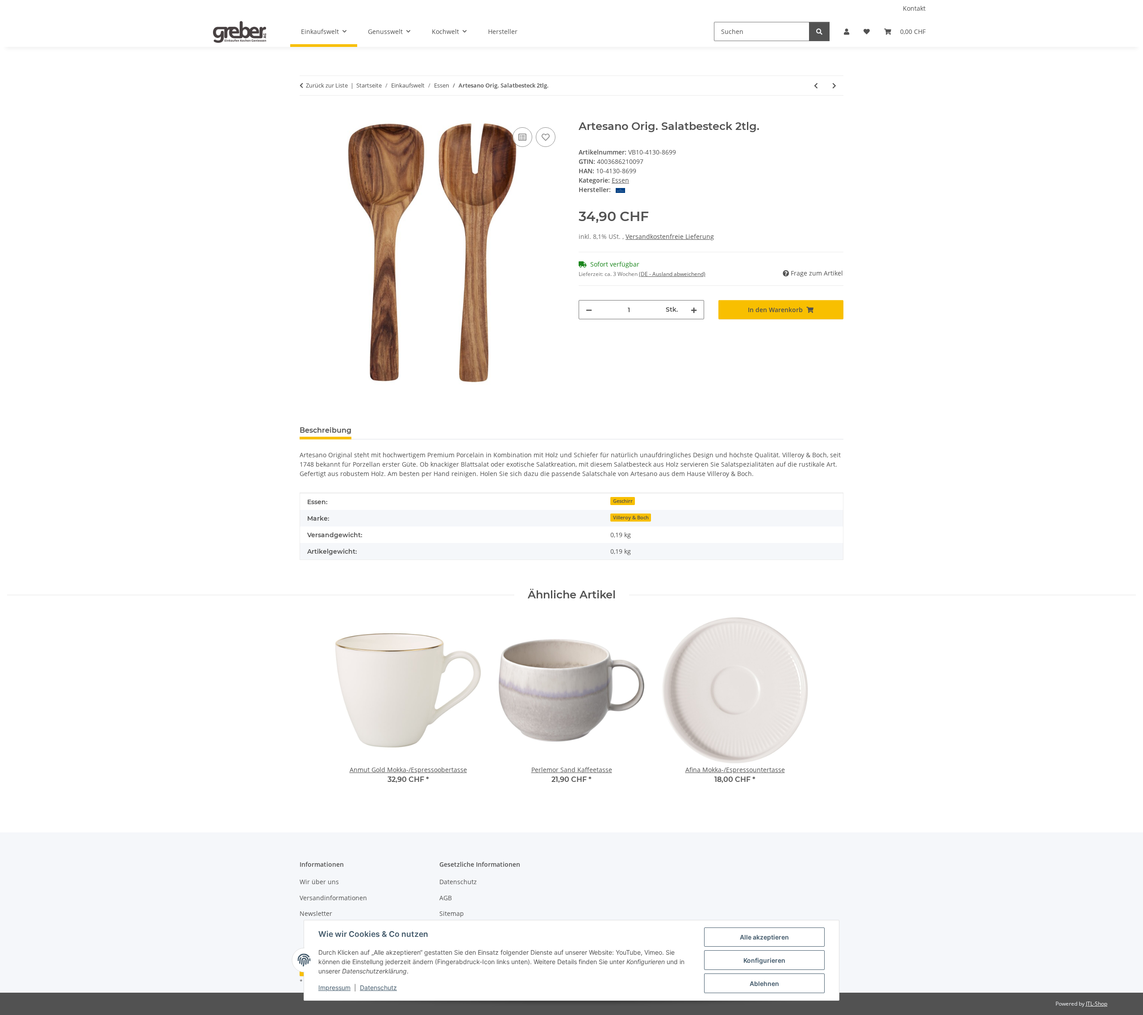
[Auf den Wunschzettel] (545, 137)
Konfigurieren (764, 960)
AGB (445, 898)
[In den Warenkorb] (307, 115)
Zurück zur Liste (327, 85)
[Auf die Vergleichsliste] (522, 137)
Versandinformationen (333, 898)
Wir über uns (319, 881)
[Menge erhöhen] (694, 310)
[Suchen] (819, 31)
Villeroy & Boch (631, 517)
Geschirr (623, 501)
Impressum (334, 987)
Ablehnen (764, 983)
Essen (620, 180)
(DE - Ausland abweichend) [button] (672, 274)
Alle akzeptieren (764, 937)
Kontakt (914, 8)
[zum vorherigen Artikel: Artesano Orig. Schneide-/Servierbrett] (816, 85)
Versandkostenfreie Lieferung (670, 236)
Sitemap (451, 913)
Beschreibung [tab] (325, 430)
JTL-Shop (1096, 1003)
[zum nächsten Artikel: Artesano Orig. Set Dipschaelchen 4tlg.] (834, 85)
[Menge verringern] (589, 310)
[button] (846, 31)
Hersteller (502, 31)
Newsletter (316, 913)
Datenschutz (378, 987)
